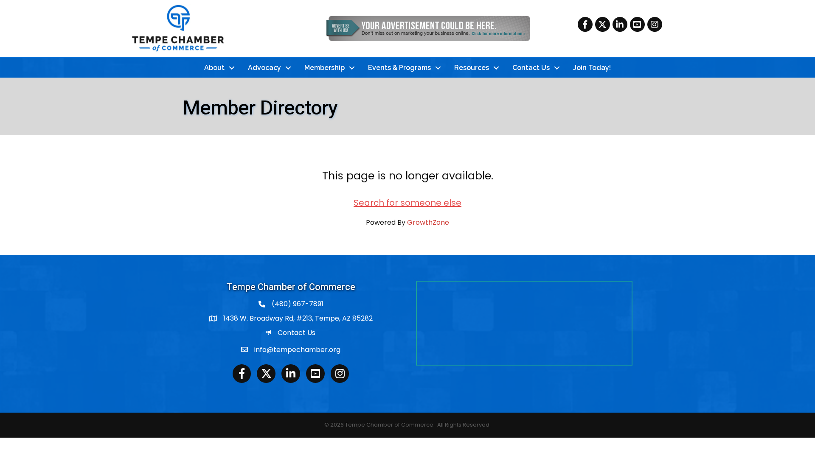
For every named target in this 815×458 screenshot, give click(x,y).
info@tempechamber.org (297, 350)
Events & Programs (399, 68)
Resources (471, 68)
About (214, 68)
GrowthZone (428, 222)
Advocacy (264, 68)
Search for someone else (407, 203)
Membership (324, 68)
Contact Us (531, 68)
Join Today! (592, 68)
